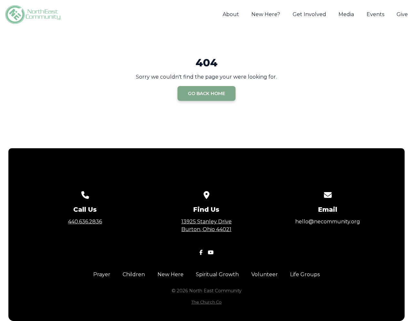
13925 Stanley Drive (206, 225)
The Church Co (206, 302)
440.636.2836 (85, 222)
